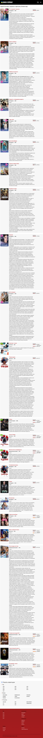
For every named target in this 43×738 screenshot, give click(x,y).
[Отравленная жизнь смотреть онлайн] (4, 476)
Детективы (28, 694)
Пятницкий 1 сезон (13, 663)
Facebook (4, 727)
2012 (19, 634)
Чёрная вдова (12, 357)
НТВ (15, 701)
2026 (15, 10)
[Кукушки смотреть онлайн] (4, 246)
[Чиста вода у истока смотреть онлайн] (4, 557)
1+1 (3, 703)
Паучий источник (13, 188)
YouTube (4, 729)
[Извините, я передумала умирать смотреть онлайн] (4, 110)
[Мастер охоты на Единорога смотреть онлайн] (4, 460)
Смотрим (4, 701)
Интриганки (11, 498)
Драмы (16, 696)
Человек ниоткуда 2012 (14, 633)
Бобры (10, 481)
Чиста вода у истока (13, 546)
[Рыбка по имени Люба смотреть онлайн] (4, 174)
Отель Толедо (12, 434)
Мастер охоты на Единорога (15, 449)
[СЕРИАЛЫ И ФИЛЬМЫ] (7, 2)
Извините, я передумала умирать (16, 99)
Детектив (11, 344)
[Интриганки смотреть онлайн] (4, 509)
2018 (15, 466)
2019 (19, 451)
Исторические (17, 697)
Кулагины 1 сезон (13, 343)
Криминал (23, 720)
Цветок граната (12, 41)
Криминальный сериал (13, 451)
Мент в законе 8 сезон (14, 529)
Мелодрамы (5, 694)
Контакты (23, 727)
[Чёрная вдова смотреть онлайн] (4, 368)
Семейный (23, 715)
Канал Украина (29, 701)
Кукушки (11, 234)
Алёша (10, 419)
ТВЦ (15, 703)
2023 (15, 236)
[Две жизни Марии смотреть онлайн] (4, 152)
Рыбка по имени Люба (14, 163)
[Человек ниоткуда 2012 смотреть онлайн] (4, 644)
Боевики (4, 696)
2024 (15, 165)
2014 (14, 531)
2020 (17, 420)
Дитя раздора (12, 292)
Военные (4, 697)
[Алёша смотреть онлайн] (4, 430)
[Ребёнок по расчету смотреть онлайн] (4, 82)
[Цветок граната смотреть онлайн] (4, 52)
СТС (3, 704)
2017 (3, 690)
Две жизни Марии (13, 141)
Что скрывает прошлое (14, 9)
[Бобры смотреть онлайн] (4, 492)
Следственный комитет (14, 648)
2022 (3, 718)
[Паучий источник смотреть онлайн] (4, 199)
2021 (14, 344)
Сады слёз (11, 119)
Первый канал (29, 703)
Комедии (28, 696)
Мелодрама (11, 10)
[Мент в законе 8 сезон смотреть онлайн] (4, 540)
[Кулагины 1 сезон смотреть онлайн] (4, 354)
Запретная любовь (13, 514)
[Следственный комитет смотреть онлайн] (4, 659)
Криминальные (17, 694)
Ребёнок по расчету (13, 71)
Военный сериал (12, 420)
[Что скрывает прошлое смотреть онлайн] (4, 20)
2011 (13, 665)
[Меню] (40, 2)
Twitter (4, 730)
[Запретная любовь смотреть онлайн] (4, 525)
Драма (10, 665)
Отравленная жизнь (13, 465)
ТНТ (15, 704)
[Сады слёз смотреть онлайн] (4, 130)
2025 (15, 73)
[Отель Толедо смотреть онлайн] (4, 445)
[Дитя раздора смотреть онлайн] (4, 303)
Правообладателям (25, 729)
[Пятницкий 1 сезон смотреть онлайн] (4, 674)
